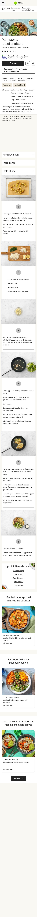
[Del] (33, 63)
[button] (18, 163)
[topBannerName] (18, 15)
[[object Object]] (27, 63)
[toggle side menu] (3, 3)
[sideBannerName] (18, 136)
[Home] (3, 9)
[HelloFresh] (18, 3)
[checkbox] (2, 51)
